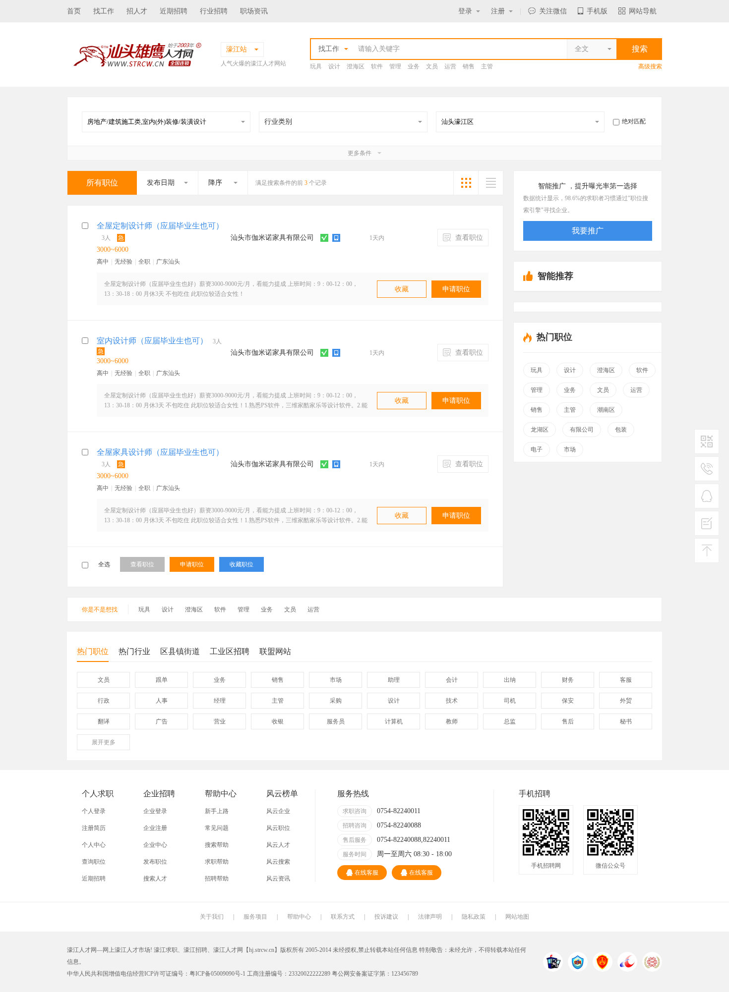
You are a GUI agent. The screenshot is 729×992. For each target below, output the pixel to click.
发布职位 (155, 861)
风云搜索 (278, 861)
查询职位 (94, 861)
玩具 (316, 66)
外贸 (626, 700)
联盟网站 (275, 651)
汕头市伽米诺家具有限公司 (272, 237)
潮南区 (606, 409)
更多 (104, 742)
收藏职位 (241, 564)
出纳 (510, 679)
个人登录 (94, 811)
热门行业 (134, 651)
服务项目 (255, 916)
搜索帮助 (217, 844)
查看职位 (468, 237)
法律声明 (430, 916)
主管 (487, 66)
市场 (570, 449)
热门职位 (93, 651)
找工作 (103, 11)
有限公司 (582, 429)
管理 (395, 66)
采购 (336, 700)
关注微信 (553, 11)
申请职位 (456, 289)
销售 (469, 66)
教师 (452, 721)
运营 (450, 66)
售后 (568, 721)
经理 (220, 700)
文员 (432, 66)
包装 (621, 429)
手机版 (597, 11)
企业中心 (155, 844)
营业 (220, 721)
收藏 (402, 289)
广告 (162, 721)
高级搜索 (650, 66)
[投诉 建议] (706, 527)
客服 (626, 679)
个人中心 (94, 844)
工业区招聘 (229, 651)
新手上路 (217, 811)
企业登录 (155, 811)
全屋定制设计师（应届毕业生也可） (160, 225)
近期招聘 (173, 11)
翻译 (104, 721)
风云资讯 (278, 878)
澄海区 (355, 66)
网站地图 (517, 916)
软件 (377, 66)
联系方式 (343, 916)
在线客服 (366, 872)
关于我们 (212, 916)
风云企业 (278, 811)
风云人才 (278, 844)
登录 (465, 11)
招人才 (136, 11)
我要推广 (588, 230)
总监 (510, 721)
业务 (414, 66)
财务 (568, 679)
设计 (334, 66)
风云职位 (278, 828)
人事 (162, 700)
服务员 (336, 721)
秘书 (626, 721)
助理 (394, 679)
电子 (537, 449)
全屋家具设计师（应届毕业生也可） (160, 452)
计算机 (394, 721)
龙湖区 (539, 429)
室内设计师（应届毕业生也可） (152, 340)
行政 (104, 700)
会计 (452, 679)
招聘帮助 (217, 878)
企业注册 (155, 828)
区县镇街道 (180, 651)
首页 (74, 11)
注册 (498, 11)
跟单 (162, 679)
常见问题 (217, 828)
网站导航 (643, 11)
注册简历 (94, 828)
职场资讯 (254, 11)
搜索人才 (155, 878)
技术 (452, 700)
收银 (278, 721)
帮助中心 (299, 916)
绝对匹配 (634, 121)
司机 (510, 700)
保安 (568, 700)
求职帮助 (217, 861)
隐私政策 (474, 916)
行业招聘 (214, 11)
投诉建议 (386, 916)
